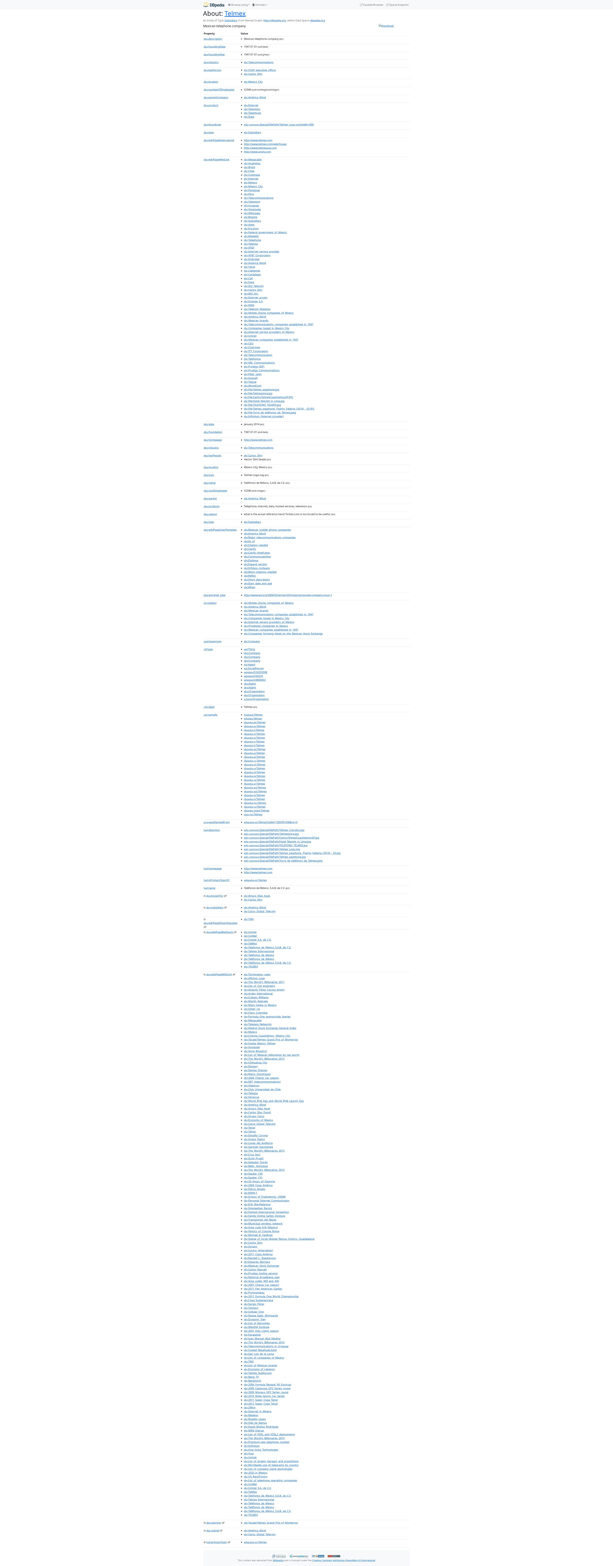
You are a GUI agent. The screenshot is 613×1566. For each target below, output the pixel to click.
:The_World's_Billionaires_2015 (264, 1342)
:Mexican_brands (256, 320)
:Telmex (253, 714)
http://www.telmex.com (258, 140)
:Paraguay (252, 190)
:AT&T (249, 247)
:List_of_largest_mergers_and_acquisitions (271, 1461)
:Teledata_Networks (258, 1024)
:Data (249, 117)
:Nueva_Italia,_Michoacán (261, 1315)
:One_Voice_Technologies (261, 1449)
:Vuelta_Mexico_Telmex (259, 1043)
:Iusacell (250, 378)
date (209, 424)
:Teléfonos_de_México (259, 959)
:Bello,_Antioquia (256, 1166)
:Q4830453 (255, 680)
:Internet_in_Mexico (257, 1411)
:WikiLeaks (252, 213)
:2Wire (249, 1407)
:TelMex (250, 943)
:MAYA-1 (250, 1193)
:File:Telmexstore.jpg (258, 393)
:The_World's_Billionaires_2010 (264, 1170)
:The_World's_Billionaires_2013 (264, 1150)
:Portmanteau (254, 1292)
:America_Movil (255, 533)
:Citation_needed (256, 545)
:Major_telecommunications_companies (270, 537)
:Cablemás (252, 270)
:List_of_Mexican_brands (260, 1365)
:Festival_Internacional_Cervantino (266, 1212)
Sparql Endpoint (399, 5)
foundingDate (214, 46)
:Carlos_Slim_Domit (257, 1112)
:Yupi (249, 1453)
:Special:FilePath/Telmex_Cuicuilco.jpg (274, 830)
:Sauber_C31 (253, 1177)
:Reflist (250, 576)
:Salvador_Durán (256, 1162)
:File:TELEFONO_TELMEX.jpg (262, 405)
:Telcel (249, 267)
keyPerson (212, 70)
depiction (212, 830)
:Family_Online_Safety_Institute (264, 1216)
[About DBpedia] (213, 4)
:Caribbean (252, 274)
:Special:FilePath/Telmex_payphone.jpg (275, 857)
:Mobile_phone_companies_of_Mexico (269, 313)
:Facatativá (252, 1334)
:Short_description (257, 579)
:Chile (249, 171)
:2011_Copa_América (258, 1254)
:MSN (249, 305)
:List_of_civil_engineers (259, 986)
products (212, 506)
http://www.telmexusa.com (260, 148)
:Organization (256, 699)
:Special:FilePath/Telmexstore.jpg (271, 834)
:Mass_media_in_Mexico (260, 1005)
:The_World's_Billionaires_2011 (264, 982)
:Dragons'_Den (255, 1319)
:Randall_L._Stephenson (260, 1258)
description (213, 39)
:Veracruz (251, 1097)
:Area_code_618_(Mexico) (261, 1227)
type (209, 132)
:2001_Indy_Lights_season (261, 1331)
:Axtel (249, 224)
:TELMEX (251, 966)
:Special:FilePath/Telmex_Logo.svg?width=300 (279, 124)
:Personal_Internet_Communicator (266, 1200)
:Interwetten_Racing (258, 1208)
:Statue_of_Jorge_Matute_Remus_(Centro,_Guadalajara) (279, 1239)
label (209, 707)
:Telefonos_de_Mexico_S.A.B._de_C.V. (267, 947)
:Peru (249, 194)
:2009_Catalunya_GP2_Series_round (267, 1388)
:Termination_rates (257, 974)
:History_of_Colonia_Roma (261, 1231)
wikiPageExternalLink (219, 140)
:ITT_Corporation (256, 351)
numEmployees (215, 490)
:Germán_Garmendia (258, 1147)
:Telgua (250, 382)
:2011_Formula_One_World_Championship (271, 1296)
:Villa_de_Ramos (255, 1423)
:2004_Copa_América (258, 1185)
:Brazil (249, 167)
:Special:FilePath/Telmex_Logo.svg (272, 849)
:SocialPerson (254, 668)
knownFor (214, 896)
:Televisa (251, 244)
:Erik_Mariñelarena (257, 1204)
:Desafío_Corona (256, 1135)
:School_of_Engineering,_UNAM (265, 1196)
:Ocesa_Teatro (254, 1139)
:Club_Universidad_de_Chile (262, 1089)
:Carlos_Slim (253, 74)
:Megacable (253, 159)
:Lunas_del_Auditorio (258, 1143)
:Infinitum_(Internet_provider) (264, 416)
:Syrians (250, 1246)
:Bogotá (250, 217)
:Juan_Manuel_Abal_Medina (262, 1338)
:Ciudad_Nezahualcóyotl (260, 1350)
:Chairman (252, 347)
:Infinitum (252, 1446)
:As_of (249, 541)
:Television (252, 109)
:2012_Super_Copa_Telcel (261, 1403)
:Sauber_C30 (253, 1173)
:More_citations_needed (260, 572)
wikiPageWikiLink (216, 159)
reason (210, 514)
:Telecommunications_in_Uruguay (266, 1346)
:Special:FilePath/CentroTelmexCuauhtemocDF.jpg (281, 837)
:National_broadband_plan (262, 1277)
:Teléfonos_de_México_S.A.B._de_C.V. (267, 963)
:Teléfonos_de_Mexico (259, 955)
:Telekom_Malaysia (257, 309)
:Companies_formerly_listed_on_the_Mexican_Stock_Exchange (283, 633)
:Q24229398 (255, 672)
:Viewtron (251, 1085)
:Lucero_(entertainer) (258, 1250)
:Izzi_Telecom (254, 286)
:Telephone (252, 113)
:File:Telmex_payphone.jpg (261, 389)
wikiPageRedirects (219, 932)
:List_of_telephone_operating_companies (270, 1480)
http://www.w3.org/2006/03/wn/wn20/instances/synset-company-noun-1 (288, 595)
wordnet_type (214, 595)
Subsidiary (231, 20)
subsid (212, 1530)
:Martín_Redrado (256, 1001)
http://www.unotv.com (257, 151)
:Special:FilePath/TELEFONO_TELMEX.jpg (275, 845)
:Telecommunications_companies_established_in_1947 (278, 324)
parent (210, 498)
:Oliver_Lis (252, 1009)
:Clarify (250, 549)
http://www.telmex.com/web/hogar (265, 144)
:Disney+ (251, 1066)
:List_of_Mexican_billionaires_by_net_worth (271, 1055)
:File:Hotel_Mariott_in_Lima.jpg (264, 401)
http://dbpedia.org (274, 20)
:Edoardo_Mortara (257, 1262)
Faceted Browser (373, 5)
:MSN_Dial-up (254, 1430)
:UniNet (250, 936)
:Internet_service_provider (261, 251)
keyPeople (212, 455)
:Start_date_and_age (258, 583)
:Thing (249, 649)
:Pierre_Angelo (254, 1189)
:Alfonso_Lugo (254, 978)
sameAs (210, 714)
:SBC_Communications (259, 362)
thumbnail (212, 124)
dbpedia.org (317, 20)
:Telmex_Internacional (259, 951)
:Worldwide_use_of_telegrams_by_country (271, 1465)
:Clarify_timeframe (257, 553)
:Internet (251, 105)
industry (211, 62)
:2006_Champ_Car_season (261, 1078)
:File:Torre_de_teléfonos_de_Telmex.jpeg (270, 412)
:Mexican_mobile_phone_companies (267, 530)
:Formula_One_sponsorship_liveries (267, 1016)
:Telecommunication (258, 355)
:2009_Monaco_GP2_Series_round (266, 1392)
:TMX (249, 919)
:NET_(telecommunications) (262, 1082)
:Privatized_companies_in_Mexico (266, 626)
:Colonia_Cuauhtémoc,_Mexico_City (267, 1036)
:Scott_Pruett (253, 1158)
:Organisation (254, 691)
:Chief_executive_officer (260, 70)
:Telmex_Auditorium (258, 1373)
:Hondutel (252, 1047)
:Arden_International (258, 993)
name (210, 483)
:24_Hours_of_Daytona (259, 1181)
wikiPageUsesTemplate (220, 530)
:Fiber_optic (253, 374)
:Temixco (251, 1308)
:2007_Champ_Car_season (261, 1285)
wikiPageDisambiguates (221, 923)
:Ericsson (251, 228)
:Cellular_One (254, 1311)
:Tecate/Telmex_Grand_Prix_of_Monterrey (271, 1039)
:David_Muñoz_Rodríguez (261, 1426)
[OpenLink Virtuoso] (279, 1556)
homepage (213, 440)
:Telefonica (252, 359)
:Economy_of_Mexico (258, 1120)
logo (209, 475)
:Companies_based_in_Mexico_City (266, 328)
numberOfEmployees (219, 89)
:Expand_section (255, 564)
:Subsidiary (252, 132)
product (211, 105)
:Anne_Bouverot (255, 1051)
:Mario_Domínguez (257, 1074)
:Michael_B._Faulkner (258, 1235)
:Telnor (250, 1131)
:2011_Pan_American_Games (263, 1288)
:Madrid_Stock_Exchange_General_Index (270, 1028)
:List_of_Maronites (257, 1323)
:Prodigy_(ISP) (254, 366)
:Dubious (251, 560)
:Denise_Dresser (255, 1070)
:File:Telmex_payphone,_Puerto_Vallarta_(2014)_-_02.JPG (279, 408)
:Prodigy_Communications (262, 370)
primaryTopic (216, 1542)
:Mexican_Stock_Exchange (261, 1265)
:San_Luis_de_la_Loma (259, 1354)
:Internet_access (255, 297)
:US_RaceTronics (255, 1476)
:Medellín (251, 236)
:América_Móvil (255, 97)
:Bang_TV (251, 1377)
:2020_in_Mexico (255, 1472)
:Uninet (250, 336)
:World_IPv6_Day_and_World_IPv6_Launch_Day (274, 1101)
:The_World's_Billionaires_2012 (264, 1059)
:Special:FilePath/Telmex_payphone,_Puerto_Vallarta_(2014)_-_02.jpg (292, 853)
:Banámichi (252, 1380)
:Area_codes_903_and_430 (261, 1281)
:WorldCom (252, 385)
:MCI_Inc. (251, 293)
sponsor (213, 1522)
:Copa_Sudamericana (258, 1300)
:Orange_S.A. (253, 301)
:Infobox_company (257, 568)
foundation (213, 432)
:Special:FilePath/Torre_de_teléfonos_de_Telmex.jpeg (283, 860)
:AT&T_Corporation (257, 255)
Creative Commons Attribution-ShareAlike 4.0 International (343, 1560)
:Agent (249, 664)
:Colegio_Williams (256, 997)
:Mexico (250, 182)
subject (210, 603)
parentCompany (216, 97)
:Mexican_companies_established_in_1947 (271, 339)
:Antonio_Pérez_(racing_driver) (264, 990)
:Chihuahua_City (255, 1062)
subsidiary (214, 907)
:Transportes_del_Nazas (260, 1219)
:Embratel (251, 259)
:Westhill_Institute (256, 1327)
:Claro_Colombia (255, 1013)
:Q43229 (253, 676)
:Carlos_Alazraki (255, 1269)
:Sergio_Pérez (254, 1304)
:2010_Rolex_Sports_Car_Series (264, 1396)
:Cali (248, 278)
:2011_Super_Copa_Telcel (261, 1400)
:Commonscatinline (257, 556)
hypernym (212, 641)
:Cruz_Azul (252, 1154)
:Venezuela (252, 209)
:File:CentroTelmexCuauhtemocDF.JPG (268, 397)
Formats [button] (260, 5)
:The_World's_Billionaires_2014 (264, 1438)
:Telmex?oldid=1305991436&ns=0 (270, 822)
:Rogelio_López (255, 1419)
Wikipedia (278, 1560)
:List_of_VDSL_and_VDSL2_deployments (269, 1434)
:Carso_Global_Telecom (260, 911)
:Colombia (252, 175)
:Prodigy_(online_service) (261, 1273)
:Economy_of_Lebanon (259, 1369)
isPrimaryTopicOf (216, 880)
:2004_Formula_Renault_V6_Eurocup (267, 1384)
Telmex (235, 13)
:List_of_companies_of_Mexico (264, 1357)
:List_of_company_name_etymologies (268, 1469)
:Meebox (251, 1415)
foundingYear (214, 54)
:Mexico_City (253, 82)
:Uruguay (251, 205)
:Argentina (252, 163)
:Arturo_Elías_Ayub (257, 896)
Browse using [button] (239, 5)
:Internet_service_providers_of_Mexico (269, 332)
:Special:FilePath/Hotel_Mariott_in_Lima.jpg (277, 841)
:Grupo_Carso (254, 1116)
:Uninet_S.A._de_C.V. (257, 940)
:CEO (249, 343)
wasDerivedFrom (217, 822)
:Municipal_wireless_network (263, 1223)
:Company (252, 641)
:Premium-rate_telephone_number (267, 1442)
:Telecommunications (258, 62)
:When (249, 587)
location (211, 82)
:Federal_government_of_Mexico (265, 232)
